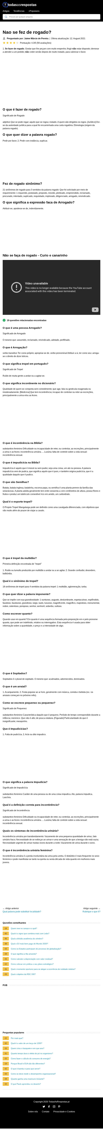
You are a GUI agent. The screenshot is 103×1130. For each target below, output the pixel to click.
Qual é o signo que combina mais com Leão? (30, 933)
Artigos (6, 11)
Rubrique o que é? (91, 911)
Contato (45, 1111)
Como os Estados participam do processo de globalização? (36, 949)
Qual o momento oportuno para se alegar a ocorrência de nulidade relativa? (43, 969)
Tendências (18, 11)
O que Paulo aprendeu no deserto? (26, 1084)
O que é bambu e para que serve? (25, 1069)
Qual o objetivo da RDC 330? (23, 974)
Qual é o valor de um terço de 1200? (26, 1043)
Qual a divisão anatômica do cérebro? (27, 939)
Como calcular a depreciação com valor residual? (32, 959)
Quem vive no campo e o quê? (24, 928)
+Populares (33, 11)
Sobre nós (33, 1111)
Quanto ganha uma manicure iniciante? (27, 1079)
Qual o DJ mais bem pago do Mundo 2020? (29, 944)
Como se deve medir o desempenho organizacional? (33, 1074)
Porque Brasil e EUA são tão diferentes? (28, 1064)
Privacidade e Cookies (64, 1111)
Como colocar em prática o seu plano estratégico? (32, 964)
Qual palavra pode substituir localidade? (22, 911)
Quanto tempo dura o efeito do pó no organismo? (32, 1053)
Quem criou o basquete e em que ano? (27, 1048)
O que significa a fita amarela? (24, 954)
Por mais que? (17, 1038)
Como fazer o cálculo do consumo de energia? (31, 1058)
